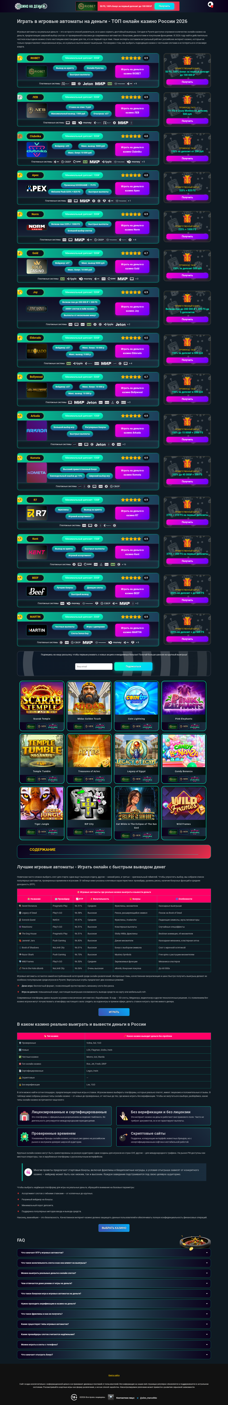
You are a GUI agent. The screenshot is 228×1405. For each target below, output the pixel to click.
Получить (164, 6)
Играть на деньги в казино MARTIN (132, 630)
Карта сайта (114, 1375)
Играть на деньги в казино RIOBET (132, 71)
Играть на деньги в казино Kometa (132, 472)
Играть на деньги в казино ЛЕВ (132, 110)
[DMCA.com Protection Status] (111, 1397)
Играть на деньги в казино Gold (132, 266)
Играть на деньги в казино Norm (132, 227)
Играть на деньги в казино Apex (132, 188)
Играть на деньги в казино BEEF (132, 591)
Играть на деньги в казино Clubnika (132, 149)
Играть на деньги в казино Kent (132, 552)
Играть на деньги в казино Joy (132, 308)
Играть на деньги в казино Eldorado (132, 351)
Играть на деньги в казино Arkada (132, 430)
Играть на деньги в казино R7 (132, 513)
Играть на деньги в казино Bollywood (132, 390)
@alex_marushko (148, 1398)
